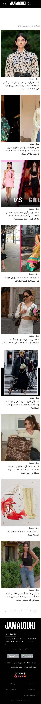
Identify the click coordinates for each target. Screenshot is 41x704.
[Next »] (6, 611)
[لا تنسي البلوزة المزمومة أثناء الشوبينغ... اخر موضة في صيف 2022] (20, 310)
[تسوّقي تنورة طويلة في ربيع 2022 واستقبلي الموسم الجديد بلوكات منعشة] (20, 372)
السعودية (21, 663)
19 (15, 611)
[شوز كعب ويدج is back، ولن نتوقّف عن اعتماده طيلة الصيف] (20, 248)
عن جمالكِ (13, 684)
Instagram (10, 639)
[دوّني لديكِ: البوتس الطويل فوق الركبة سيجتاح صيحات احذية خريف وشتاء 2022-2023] (20, 118)
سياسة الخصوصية (29, 695)
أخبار (34, 667)
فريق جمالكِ (31, 690)
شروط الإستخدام (11, 690)
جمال (28, 663)
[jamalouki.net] (20, 3)
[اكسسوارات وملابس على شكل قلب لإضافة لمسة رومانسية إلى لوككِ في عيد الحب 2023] (20, 53)
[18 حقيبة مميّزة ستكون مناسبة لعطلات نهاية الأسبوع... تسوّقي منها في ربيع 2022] (20, 437)
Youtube (20, 642)
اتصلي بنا (32, 684)
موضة (34, 663)
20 (10, 611)
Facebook (31, 639)
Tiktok (30, 642)
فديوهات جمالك (11, 663)
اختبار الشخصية (16, 667)
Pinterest (21, 639)
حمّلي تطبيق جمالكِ (20, 650)
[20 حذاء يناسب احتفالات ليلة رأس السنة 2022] (20, 502)
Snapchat (9, 642)
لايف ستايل (28, 667)
